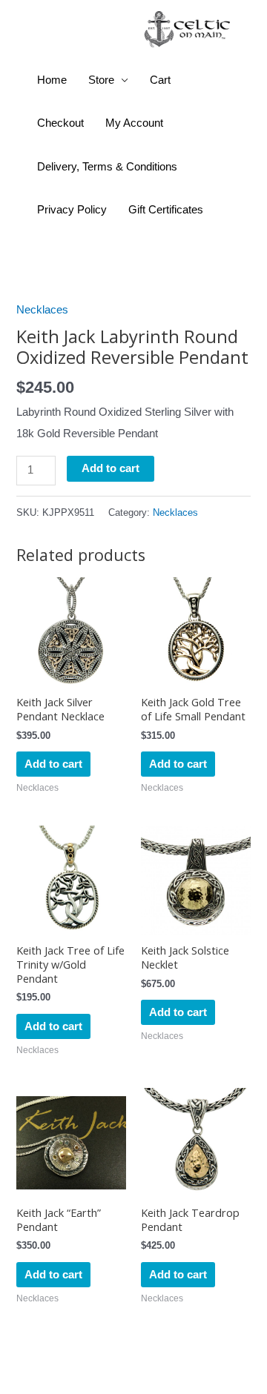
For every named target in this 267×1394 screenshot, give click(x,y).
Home (52, 80)
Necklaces (42, 310)
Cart (160, 80)
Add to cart (110, 468)
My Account (134, 123)
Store (101, 80)
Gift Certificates (165, 210)
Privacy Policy (72, 210)
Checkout (60, 123)
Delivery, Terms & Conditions (107, 167)
